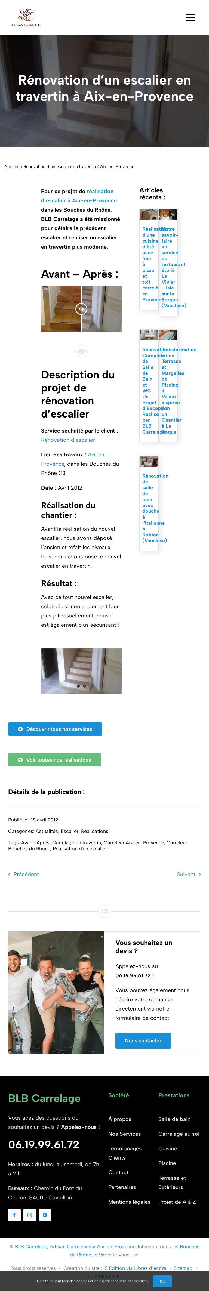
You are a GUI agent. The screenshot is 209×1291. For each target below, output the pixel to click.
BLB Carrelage (31, 1247)
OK (162, 1281)
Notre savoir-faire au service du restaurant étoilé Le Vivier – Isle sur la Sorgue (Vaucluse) (174, 267)
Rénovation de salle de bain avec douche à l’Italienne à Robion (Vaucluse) (155, 508)
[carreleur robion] (149, 458)
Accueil (11, 166)
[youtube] (45, 1215)
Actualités (47, 831)
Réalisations (94, 831)
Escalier (69, 831)
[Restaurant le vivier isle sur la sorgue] (168, 212)
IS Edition (114, 1268)
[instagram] (29, 1215)
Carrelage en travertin (76, 843)
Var (102, 1255)
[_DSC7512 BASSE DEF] (149, 332)
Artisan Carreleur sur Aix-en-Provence (92, 1247)
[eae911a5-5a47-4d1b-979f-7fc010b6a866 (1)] (149, 212)
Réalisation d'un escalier (80, 849)
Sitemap (183, 1268)
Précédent (26, 874)
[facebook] (14, 1215)
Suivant (186, 874)
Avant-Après (35, 843)
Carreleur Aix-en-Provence (134, 843)
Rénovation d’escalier (68, 440)
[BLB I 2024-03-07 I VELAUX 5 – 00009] (168, 332)
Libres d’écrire (150, 1268)
